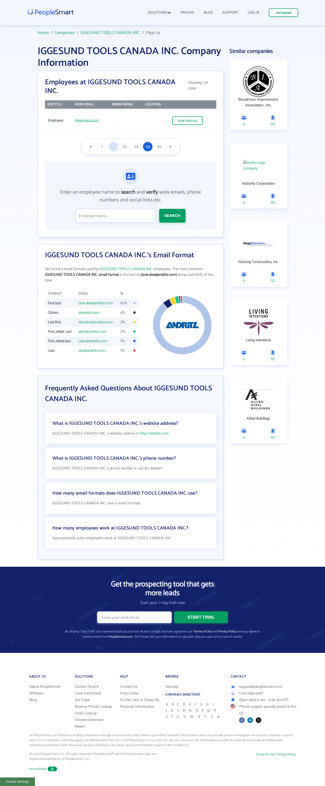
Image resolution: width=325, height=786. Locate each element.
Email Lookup (86, 713)
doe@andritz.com (92, 350)
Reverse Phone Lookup (93, 706)
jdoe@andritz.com (92, 331)
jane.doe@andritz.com (96, 303)
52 (125, 146)
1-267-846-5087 (251, 693)
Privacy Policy (227, 631)
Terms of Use (202, 631)
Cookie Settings (17, 781)
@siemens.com (86, 120)
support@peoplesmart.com (260, 686)
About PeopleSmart (45, 686)
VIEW (187, 121)
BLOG (208, 12)
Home (43, 32)
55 (159, 146)
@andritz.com (89, 312)
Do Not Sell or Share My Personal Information (139, 703)
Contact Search (87, 686)
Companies (64, 32)
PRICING (187, 12)
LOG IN (253, 12)
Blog (33, 700)
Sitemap (171, 686)
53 (136, 146)
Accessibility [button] (37, 769)
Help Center (129, 693)
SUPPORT (230, 12)
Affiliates (36, 693)
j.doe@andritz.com (93, 341)
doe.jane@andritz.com (96, 322)
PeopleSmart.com (120, 637)
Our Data (82, 700)
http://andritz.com (154, 433)
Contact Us (129, 686)
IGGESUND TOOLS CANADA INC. (110, 32)
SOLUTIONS (157, 12)
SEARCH (172, 215)
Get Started (283, 13)
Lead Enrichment (88, 693)
